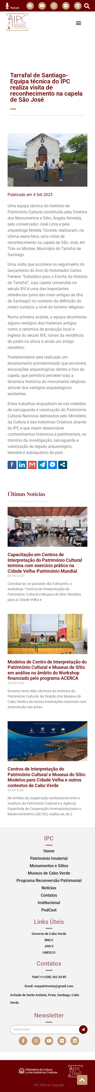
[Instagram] (54, 6)
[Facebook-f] (23, 1041)
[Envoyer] (83, 1029)
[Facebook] (30, 6)
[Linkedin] (78, 6)
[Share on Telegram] (42, 464)
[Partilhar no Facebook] (12, 464)
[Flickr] (66, 6)
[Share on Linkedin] (22, 464)
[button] (87, 6)
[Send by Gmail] (32, 464)
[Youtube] (42, 6)
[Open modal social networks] (62, 464)
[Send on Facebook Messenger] (52, 464)
